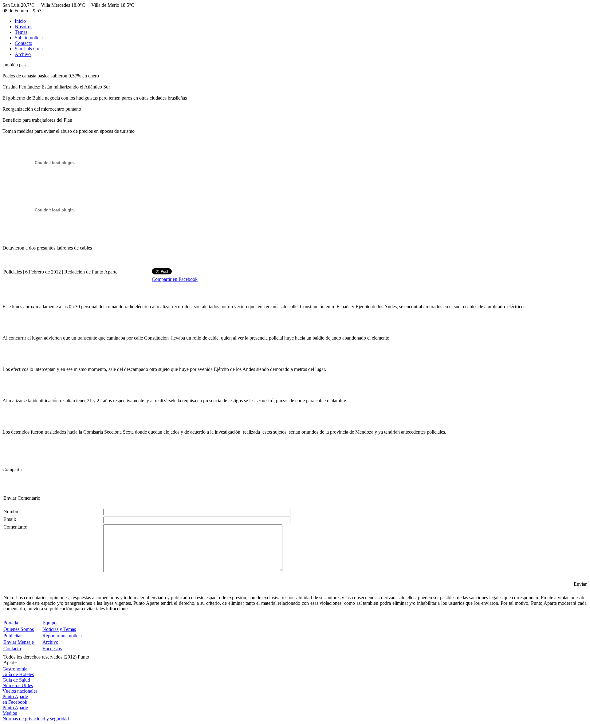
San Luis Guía (29, 48)
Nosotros (23, 26)
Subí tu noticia (29, 37)
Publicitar (12, 635)
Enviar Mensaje (18, 642)
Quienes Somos (18, 629)
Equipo (49, 622)
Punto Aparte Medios (15, 710)
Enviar (580, 584)
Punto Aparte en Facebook (15, 699)
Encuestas (52, 648)
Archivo (23, 54)
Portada (10, 622)
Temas (21, 32)
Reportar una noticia (62, 635)
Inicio (20, 21)
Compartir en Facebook (175, 279)
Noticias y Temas (59, 629)
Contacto (23, 43)
